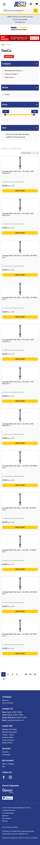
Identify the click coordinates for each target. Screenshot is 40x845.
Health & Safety (7, 737)
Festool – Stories (8, 735)
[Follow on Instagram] (12, 777)
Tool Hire (5, 752)
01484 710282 (17, 712)
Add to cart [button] (20, 191)
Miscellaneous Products (13, 70)
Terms (4, 827)
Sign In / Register (8, 764)
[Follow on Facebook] (5, 777)
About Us (5, 700)
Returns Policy (7, 743)
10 (26, 674)
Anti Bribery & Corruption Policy (11, 831)
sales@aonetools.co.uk (15, 720)
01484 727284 (21, 717)
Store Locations (7, 703)
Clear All (9, 56)
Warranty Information (9, 732)
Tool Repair (6, 755)
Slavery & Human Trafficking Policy (17, 834)
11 (30, 674)
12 (35, 674)
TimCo (7, 94)
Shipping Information (9, 729)
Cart (3, 766)
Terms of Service (8, 740)
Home (3, 44)
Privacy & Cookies (12, 827)
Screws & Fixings (11, 74)
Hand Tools (9, 77)
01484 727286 (18, 715)
